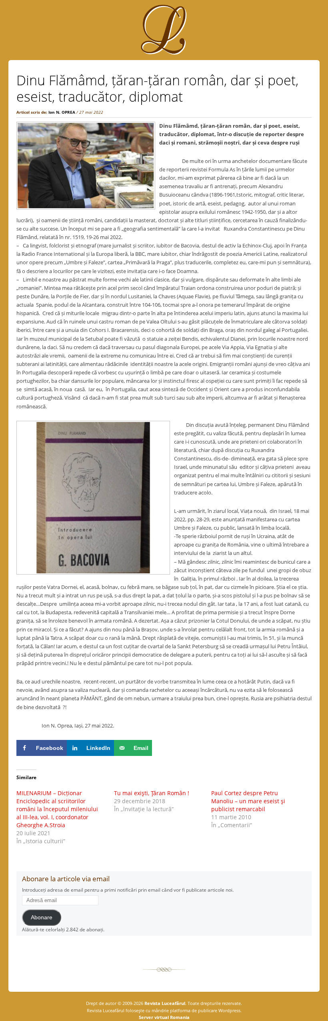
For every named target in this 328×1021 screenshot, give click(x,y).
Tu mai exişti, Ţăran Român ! (151, 793)
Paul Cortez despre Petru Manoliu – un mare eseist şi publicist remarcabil (248, 801)
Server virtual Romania (164, 1017)
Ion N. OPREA (61, 112)
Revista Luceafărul (164, 1003)
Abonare (41, 917)
